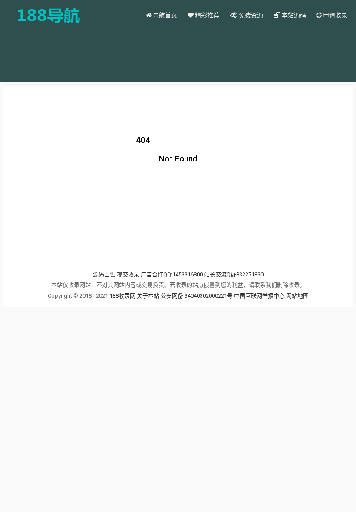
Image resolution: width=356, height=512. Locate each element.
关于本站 (148, 295)
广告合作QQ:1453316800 (172, 274)
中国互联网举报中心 (260, 295)
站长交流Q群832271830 (234, 274)
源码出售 (104, 274)
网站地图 (297, 295)
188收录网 (122, 295)
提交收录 (128, 274)
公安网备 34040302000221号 (197, 295)
